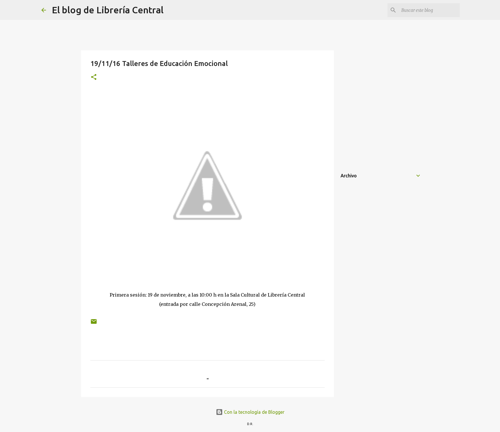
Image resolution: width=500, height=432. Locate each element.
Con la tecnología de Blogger (253, 412)
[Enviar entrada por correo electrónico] (93, 324)
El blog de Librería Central (107, 10)
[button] (93, 77)
